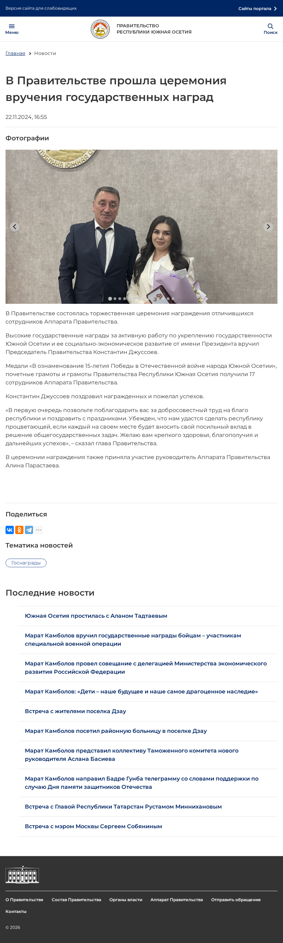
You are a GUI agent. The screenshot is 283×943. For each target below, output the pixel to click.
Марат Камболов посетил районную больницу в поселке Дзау (116, 731)
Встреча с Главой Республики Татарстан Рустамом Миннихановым (123, 806)
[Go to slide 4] (124, 298)
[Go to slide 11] (158, 298)
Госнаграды (26, 563)
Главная (15, 53)
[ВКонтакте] (10, 530)
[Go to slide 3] (119, 298)
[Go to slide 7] (139, 298)
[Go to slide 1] (110, 298)
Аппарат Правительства (176, 899)
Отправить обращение (236, 899)
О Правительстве (24, 899)
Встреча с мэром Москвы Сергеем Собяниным (93, 826)
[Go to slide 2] (115, 298)
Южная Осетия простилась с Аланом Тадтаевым (96, 616)
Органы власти (125, 899)
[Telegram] (29, 530)
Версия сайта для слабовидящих (41, 8)
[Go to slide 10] (153, 298)
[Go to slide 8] (144, 298)
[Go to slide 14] (173, 298)
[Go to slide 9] (148, 298)
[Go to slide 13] (168, 298)
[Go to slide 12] (163, 298)
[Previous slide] (14, 227)
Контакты (16, 911)
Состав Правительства (76, 899)
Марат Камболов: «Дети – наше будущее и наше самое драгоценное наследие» (141, 691)
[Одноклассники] (19, 530)
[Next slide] (268, 227)
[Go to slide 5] (129, 298)
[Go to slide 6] (134, 298)
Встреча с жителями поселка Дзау (75, 711)
